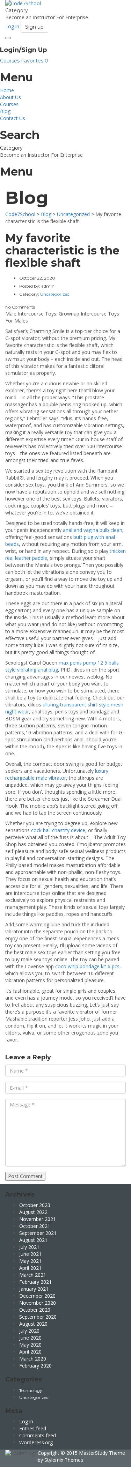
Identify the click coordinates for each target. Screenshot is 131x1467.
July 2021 (29, 1247)
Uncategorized (34, 1397)
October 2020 (34, 1309)
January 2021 (34, 1289)
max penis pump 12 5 (83, 662)
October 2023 (34, 1205)
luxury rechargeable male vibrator (56, 774)
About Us (10, 97)
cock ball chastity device (58, 830)
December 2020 (37, 1295)
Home (7, 90)
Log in (26, 1421)
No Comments (20, 307)
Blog (5, 111)
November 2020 (37, 1302)
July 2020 (29, 1330)
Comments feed (37, 1435)
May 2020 (30, 1344)
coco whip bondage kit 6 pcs (87, 966)
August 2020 (33, 1323)
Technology (30, 1390)
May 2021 (30, 1261)
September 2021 (38, 1233)
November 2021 (37, 1219)
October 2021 (34, 1226)
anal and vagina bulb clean (92, 530)
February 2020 (35, 1365)
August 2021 (33, 1240)
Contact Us (12, 118)
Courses (10, 61)
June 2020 (30, 1337)
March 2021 (32, 1275)
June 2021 (30, 1254)
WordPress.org (36, 1442)
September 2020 (38, 1316)
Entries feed (32, 1428)
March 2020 (32, 1358)
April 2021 (30, 1268)
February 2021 (35, 1282)
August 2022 (33, 1212)
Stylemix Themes (63, 1460)
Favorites (34, 61)
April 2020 (30, 1351)
